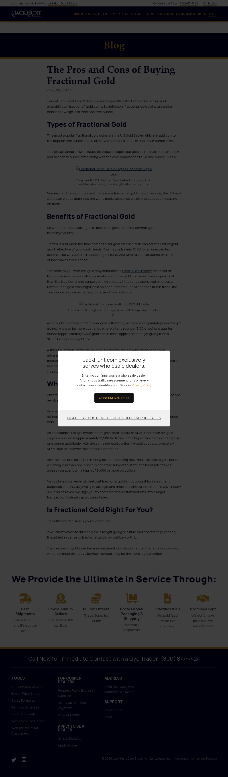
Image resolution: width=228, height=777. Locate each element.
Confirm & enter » (114, 397)
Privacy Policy (141, 385)
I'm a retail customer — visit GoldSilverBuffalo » (114, 418)
